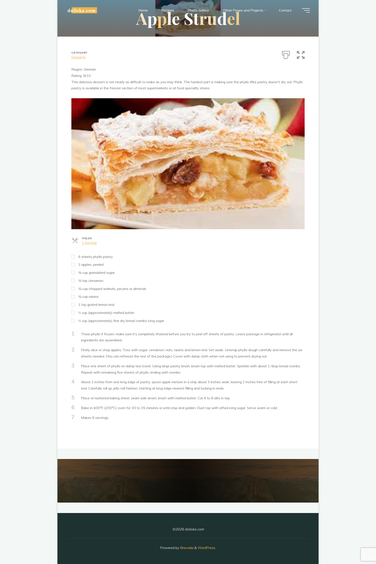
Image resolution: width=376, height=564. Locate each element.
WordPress (206, 547)
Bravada (186, 547)
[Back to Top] (359, 547)
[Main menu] (306, 10)
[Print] (286, 54)
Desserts (78, 57)
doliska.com (81, 10)
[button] (301, 54)
